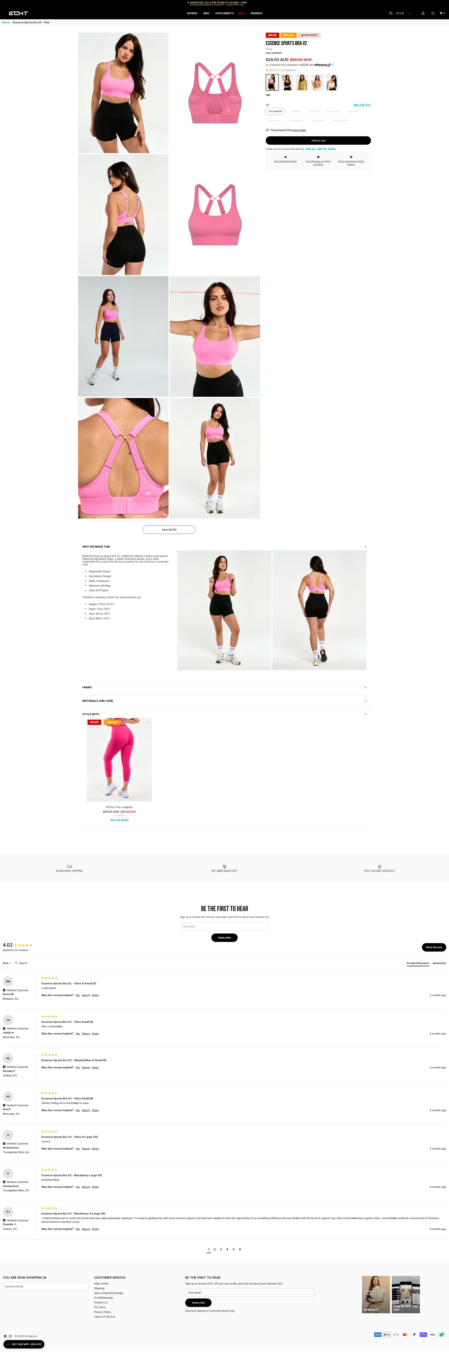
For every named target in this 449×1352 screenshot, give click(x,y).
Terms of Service (104, 1316)
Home (5, 22)
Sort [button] (6, 963)
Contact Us (101, 1302)
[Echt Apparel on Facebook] (5, 1336)
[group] (21, 945)
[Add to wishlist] (147, 722)
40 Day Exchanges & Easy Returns (351, 163)
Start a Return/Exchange (108, 1293)
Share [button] (95, 995)
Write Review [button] (434, 947)
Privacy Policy (102, 1312)
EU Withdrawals (103, 1297)
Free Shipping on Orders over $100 (318, 163)
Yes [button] (77, 995)
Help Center (434, 3)
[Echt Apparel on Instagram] (10, 1336)
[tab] (418, 963)
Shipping (416, 3)
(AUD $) (400, 13)
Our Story (99, 1307)
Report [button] (86, 995)
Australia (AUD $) (14, 1286)
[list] (169, 275)
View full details (119, 819)
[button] (193, 13)
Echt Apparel (30, 1336)
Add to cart (318, 140)
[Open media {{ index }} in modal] (123, 92)
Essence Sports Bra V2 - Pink (31, 22)
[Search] (433, 13)
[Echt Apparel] (18, 13)
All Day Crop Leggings (119, 807)
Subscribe (224, 937)
